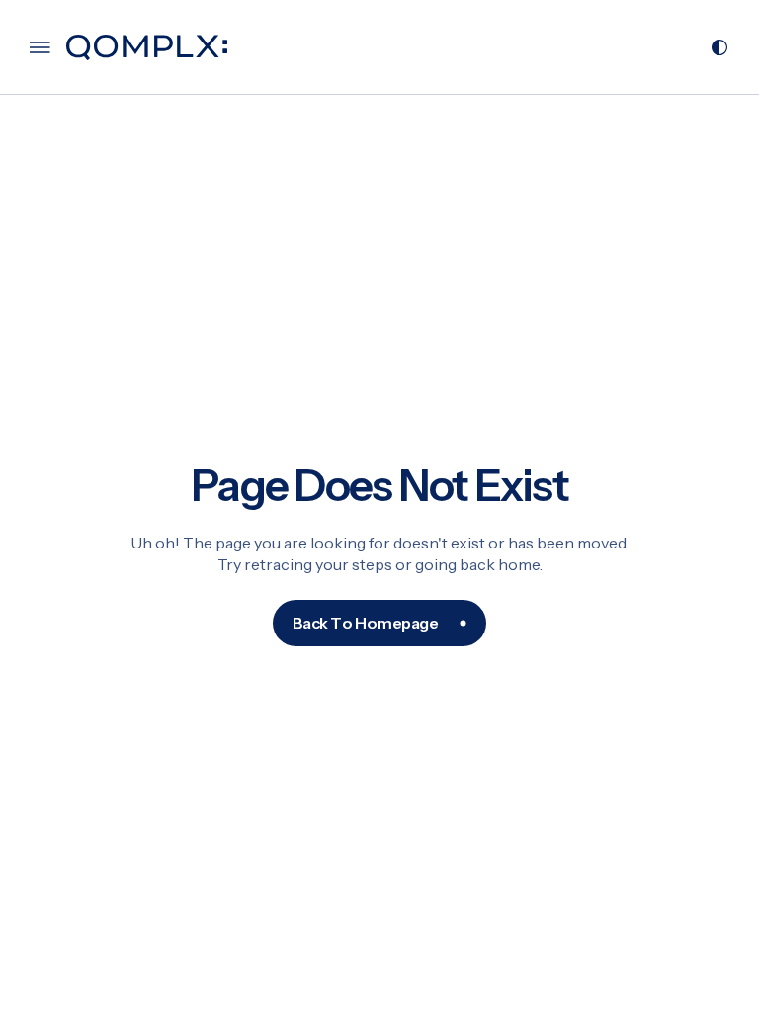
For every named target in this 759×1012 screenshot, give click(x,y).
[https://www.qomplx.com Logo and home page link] (146, 47)
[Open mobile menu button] (40, 47)
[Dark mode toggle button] (719, 47)
